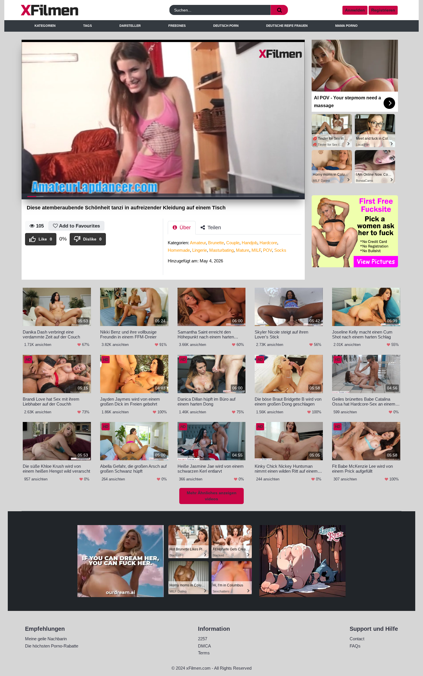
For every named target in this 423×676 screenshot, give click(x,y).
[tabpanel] (236, 253)
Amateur (198, 242)
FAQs (355, 645)
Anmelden (355, 10)
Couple (232, 242)
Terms (204, 652)
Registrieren (383, 10)
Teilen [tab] (213, 227)
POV (267, 250)
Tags (87, 25)
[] (279, 10)
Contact (357, 638)
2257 (202, 638)
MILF (256, 250)
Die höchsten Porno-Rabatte (51, 645)
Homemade (179, 250)
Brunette (216, 242)
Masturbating (221, 250)
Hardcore (268, 242)
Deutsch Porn (226, 25)
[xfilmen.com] (68, 10)
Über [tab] (184, 227)
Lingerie (199, 250)
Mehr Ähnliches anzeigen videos (212, 496)
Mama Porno (346, 25)
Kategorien (45, 25)
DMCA (204, 645)
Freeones (177, 25)
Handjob (249, 242)
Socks (280, 250)
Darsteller (130, 25)
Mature (242, 250)
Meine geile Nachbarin (46, 638)
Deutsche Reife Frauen (287, 25)
